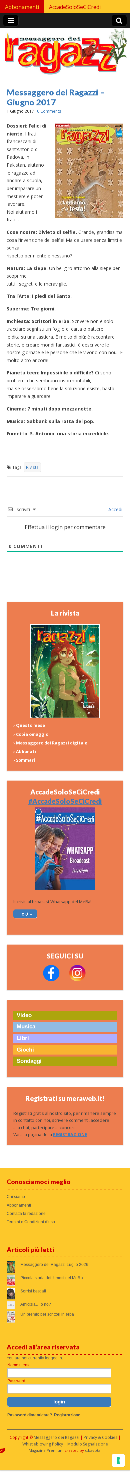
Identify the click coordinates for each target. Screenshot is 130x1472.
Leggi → (25, 913)
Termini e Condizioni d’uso (31, 1222)
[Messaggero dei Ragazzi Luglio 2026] (65, 717)
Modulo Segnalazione (87, 1444)
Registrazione (67, 1415)
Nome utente (19, 1365)
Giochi (25, 1050)
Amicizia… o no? (35, 1304)
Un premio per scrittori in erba (47, 1314)
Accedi (114, 509)
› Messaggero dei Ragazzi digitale (50, 743)
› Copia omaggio (30, 734)
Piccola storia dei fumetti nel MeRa (51, 1278)
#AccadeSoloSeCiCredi (65, 801)
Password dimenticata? (29, 1415)
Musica (26, 1026)
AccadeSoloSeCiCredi (75, 7)
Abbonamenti (22, 7)
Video (24, 1015)
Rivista (32, 467)
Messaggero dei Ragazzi (56, 1437)
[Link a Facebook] (51, 980)
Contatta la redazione (26, 1213)
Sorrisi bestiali (33, 1291)
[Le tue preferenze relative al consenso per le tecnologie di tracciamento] (118, 1460)
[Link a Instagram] (77, 980)
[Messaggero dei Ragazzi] (65, 54)
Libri (23, 1038)
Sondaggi (29, 1061)
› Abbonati (24, 751)
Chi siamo (16, 1196)
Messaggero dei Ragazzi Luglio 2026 (54, 1264)
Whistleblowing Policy (42, 1444)
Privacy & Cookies (100, 1437)
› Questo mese (29, 725)
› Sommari (24, 760)
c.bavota (92, 1450)
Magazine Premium (46, 1450)
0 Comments (49, 111)
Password (16, 1381)
